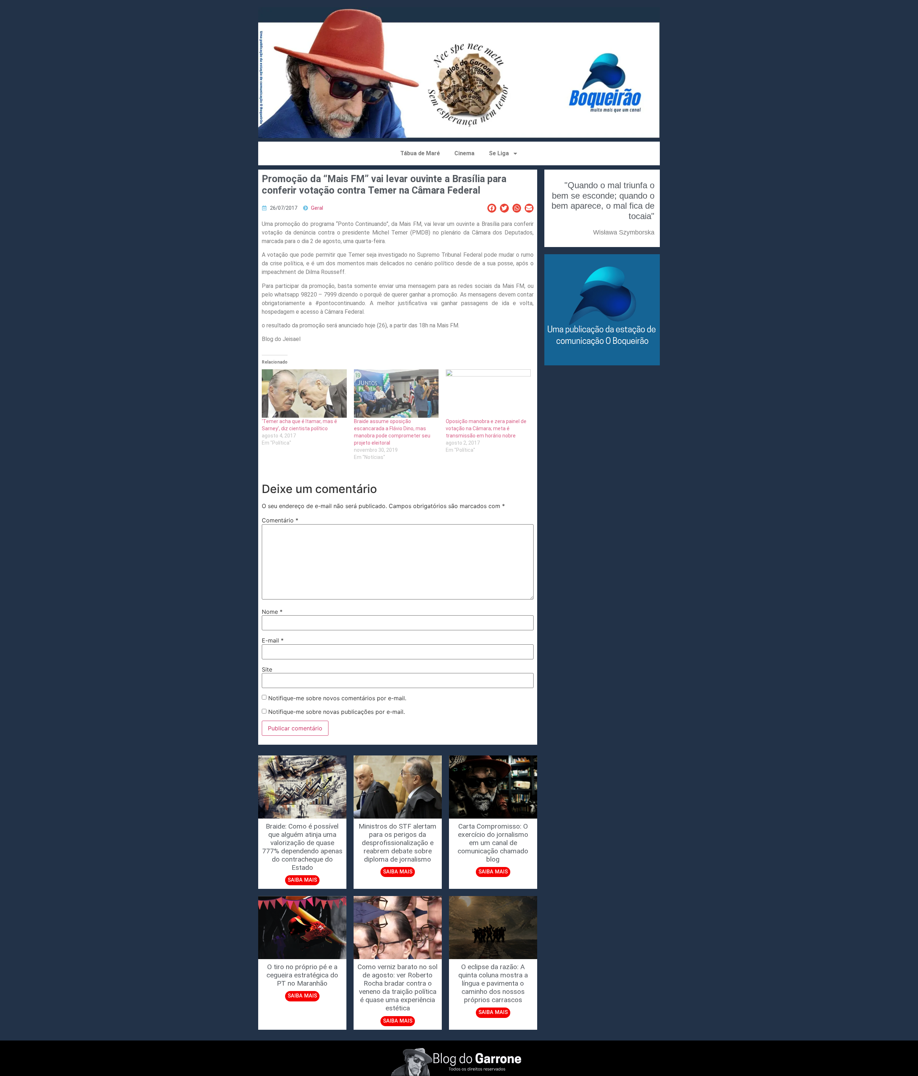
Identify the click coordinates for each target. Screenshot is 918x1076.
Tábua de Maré (420, 153)
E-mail (273, 640)
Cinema (464, 153)
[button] (491, 208)
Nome (272, 612)
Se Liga (499, 153)
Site (267, 669)
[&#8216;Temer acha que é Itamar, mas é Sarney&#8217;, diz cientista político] (304, 393)
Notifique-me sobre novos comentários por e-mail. (337, 698)
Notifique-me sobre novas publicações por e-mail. (336, 712)
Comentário (280, 520)
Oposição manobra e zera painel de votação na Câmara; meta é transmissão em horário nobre (486, 428)
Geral (317, 208)
